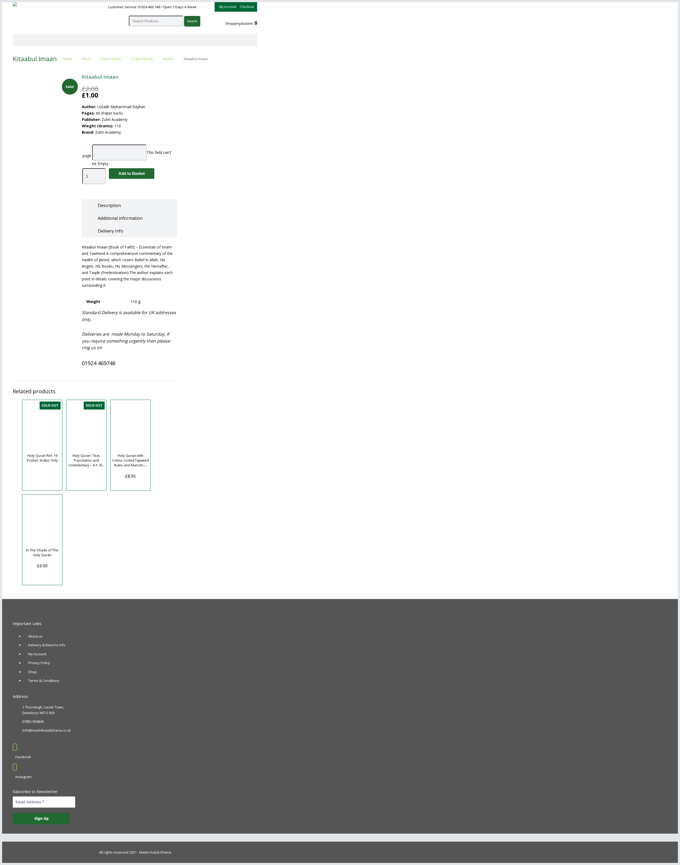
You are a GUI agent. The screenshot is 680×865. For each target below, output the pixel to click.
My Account (227, 7)
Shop (86, 58)
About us (35, 636)
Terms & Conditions (44, 680)
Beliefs (168, 58)
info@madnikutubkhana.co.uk (46, 730)
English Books (142, 58)
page (87, 155)
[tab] (109, 205)
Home (67, 58)
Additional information (120, 218)
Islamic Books (111, 58)
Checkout (247, 7)
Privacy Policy (39, 662)
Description (109, 205)
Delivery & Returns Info (46, 645)
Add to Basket (131, 173)
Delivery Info (110, 231)
